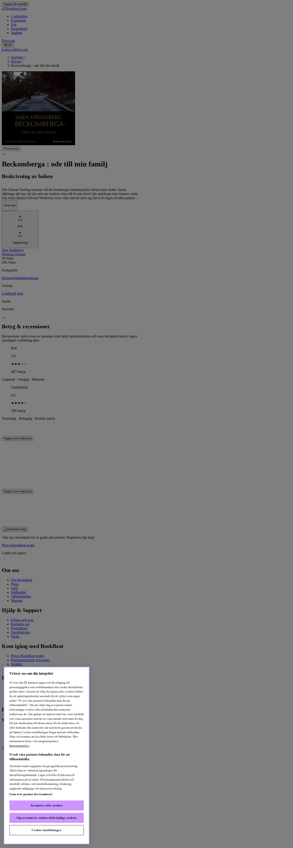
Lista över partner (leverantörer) (30, 794)
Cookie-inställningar (46, 830)
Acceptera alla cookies (46, 805)
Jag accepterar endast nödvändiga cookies (46, 817)
